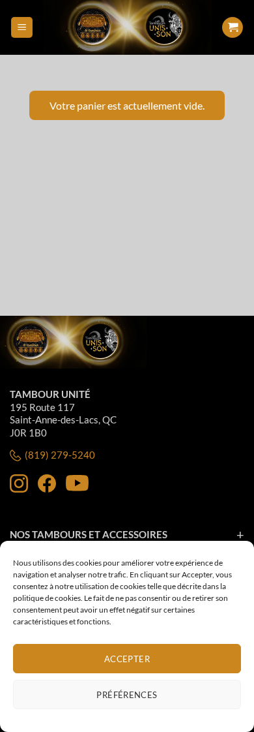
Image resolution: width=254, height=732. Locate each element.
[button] (22, 27)
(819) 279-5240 (60, 455)
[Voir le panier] (232, 27)
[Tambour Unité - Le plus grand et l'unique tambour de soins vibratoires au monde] (127, 27)
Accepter (127, 659)
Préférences (126, 695)
